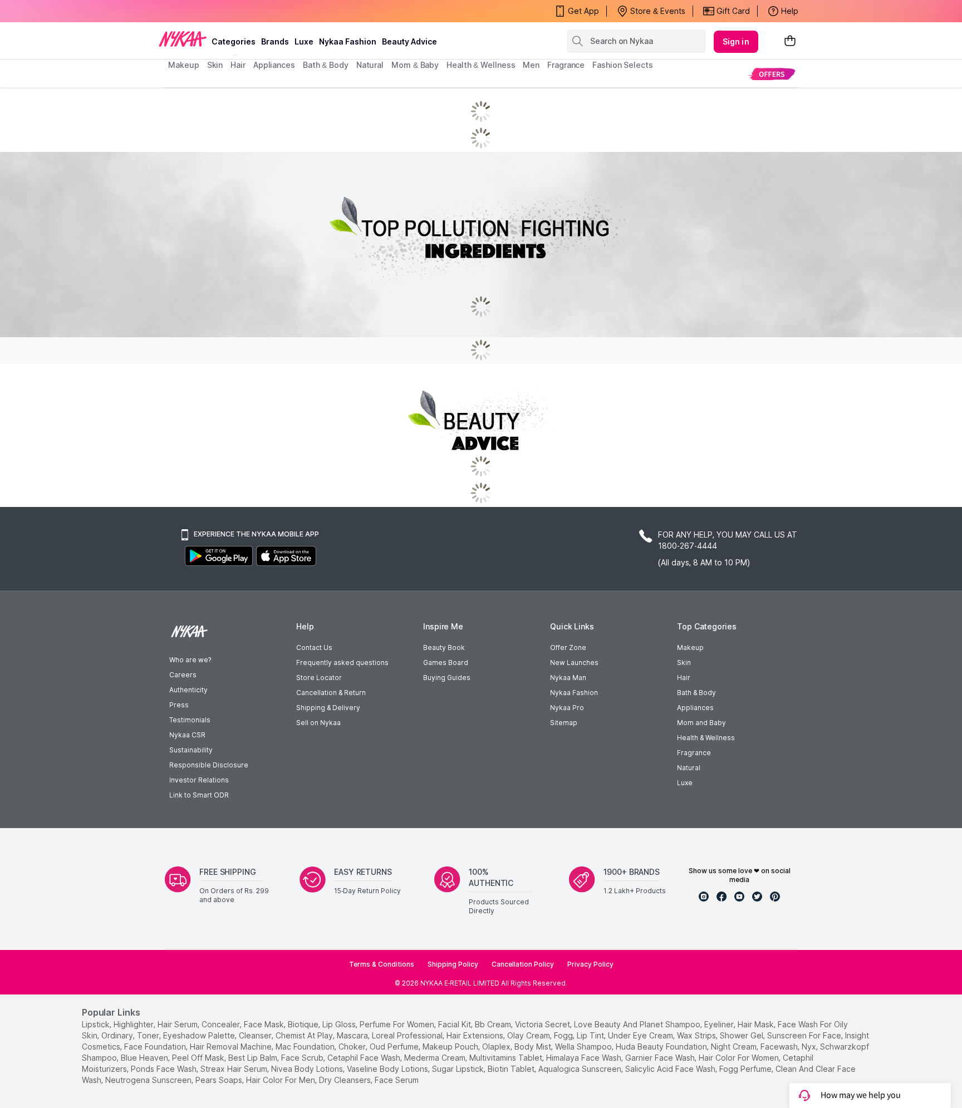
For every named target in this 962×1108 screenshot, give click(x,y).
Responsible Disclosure (208, 765)
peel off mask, (199, 1057)
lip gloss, (339, 1024)
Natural (688, 768)
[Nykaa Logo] (182, 38)
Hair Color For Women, (740, 1057)
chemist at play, (305, 1035)
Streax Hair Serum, (234, 1068)
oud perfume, (395, 1046)
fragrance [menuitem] (566, 65)
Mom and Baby (701, 722)
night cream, (734, 1046)
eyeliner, (719, 1024)
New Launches (574, 662)
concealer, (222, 1024)
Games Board (445, 662)
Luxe (685, 783)
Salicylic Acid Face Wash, (671, 1068)
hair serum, (178, 1024)
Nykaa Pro (567, 707)
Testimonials (189, 720)
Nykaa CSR (187, 735)
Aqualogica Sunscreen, (580, 1068)
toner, (149, 1035)
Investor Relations (199, 780)
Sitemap (563, 722)
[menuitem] (772, 73)
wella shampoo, (584, 1046)
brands (275, 41)
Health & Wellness (706, 737)
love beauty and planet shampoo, (638, 1024)
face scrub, (303, 1057)
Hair (683, 677)
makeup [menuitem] (183, 65)
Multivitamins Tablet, (506, 1057)
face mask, (265, 1024)
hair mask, (757, 1024)
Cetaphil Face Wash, (364, 1057)
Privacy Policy (590, 964)
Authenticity (188, 690)
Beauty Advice (409, 41)
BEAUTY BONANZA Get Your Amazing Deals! (258, 11)
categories (234, 41)
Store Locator (319, 677)
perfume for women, (398, 1024)
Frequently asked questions (342, 662)
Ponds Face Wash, (164, 1068)
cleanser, (256, 1035)
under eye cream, (641, 1035)
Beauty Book (444, 647)
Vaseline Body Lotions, (388, 1068)
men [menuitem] (531, 65)
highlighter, (134, 1024)
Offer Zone (568, 647)
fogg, (564, 1035)
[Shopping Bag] (790, 41)
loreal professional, (408, 1035)
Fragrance (694, 752)
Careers (183, 675)
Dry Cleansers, (345, 1080)
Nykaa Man (568, 677)
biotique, (304, 1024)
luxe (304, 41)
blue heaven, (145, 1057)
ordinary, (118, 1035)
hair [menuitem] (238, 65)
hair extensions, (475, 1035)
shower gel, (742, 1035)
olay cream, (529, 1035)
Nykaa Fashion (347, 41)
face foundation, (156, 1046)
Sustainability (191, 750)
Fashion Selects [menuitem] (622, 65)
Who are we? (190, 660)
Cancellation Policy (523, 964)
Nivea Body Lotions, (308, 1068)
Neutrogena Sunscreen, (149, 1080)
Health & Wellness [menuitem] (480, 65)
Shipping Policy (453, 964)
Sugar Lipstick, (458, 1068)
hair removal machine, (231, 1046)
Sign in (736, 41)
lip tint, (591, 1035)
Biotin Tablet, (512, 1068)
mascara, (353, 1035)
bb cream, (494, 1024)
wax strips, (697, 1035)
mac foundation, (306, 1046)
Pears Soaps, (219, 1080)
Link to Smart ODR (199, 795)
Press (179, 705)
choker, (352, 1046)
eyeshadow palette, (200, 1035)
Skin (684, 662)
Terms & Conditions (381, 964)
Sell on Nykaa (318, 722)
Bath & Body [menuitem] (326, 65)
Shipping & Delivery (328, 707)
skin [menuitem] (215, 65)
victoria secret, (543, 1024)
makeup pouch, (451, 1046)
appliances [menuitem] (274, 65)
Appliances (695, 707)
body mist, (533, 1046)
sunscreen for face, (805, 1035)
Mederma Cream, (435, 1057)
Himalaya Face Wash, (584, 1057)
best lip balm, (253, 1057)
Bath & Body (696, 692)
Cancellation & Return (331, 692)
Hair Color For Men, (281, 1080)
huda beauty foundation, (662, 1046)
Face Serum (397, 1080)
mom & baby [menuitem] (415, 65)
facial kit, (455, 1024)
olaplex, (497, 1046)
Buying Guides (446, 677)
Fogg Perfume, (746, 1068)
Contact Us (314, 647)
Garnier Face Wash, (660, 1057)
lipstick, (96, 1024)
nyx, (810, 1046)
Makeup (690, 647)
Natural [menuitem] (370, 65)
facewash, (779, 1046)
